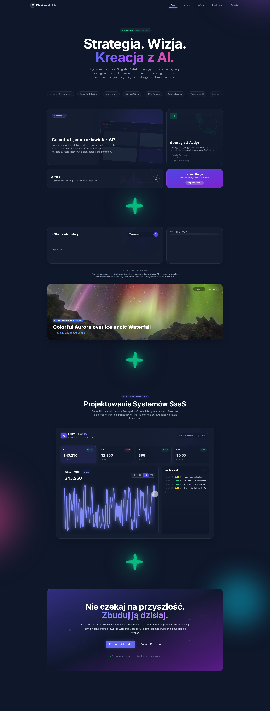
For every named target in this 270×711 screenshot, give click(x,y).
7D (145, 475)
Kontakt (234, 5)
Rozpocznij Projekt (120, 644)
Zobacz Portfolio (151, 644)
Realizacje (217, 5)
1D (140, 475)
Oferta (201, 5)
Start (173, 5)
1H (134, 475)
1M (151, 475)
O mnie (186, 5)
